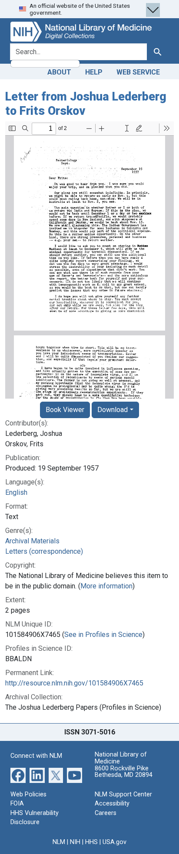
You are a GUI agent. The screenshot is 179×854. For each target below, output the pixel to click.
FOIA (17, 803)
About (59, 72)
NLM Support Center (123, 794)
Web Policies (28, 794)
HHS (91, 842)
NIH (75, 842)
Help (94, 72)
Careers (105, 813)
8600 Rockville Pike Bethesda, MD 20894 (123, 772)
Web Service (138, 72)
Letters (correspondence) (44, 551)
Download (112, 410)
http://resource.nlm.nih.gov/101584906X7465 (74, 683)
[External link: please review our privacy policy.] (18, 774)
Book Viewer (65, 410)
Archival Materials (32, 541)
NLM (59, 842)
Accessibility (112, 803)
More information (106, 586)
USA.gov (114, 842)
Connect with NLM (36, 756)
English (16, 492)
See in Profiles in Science (103, 634)
